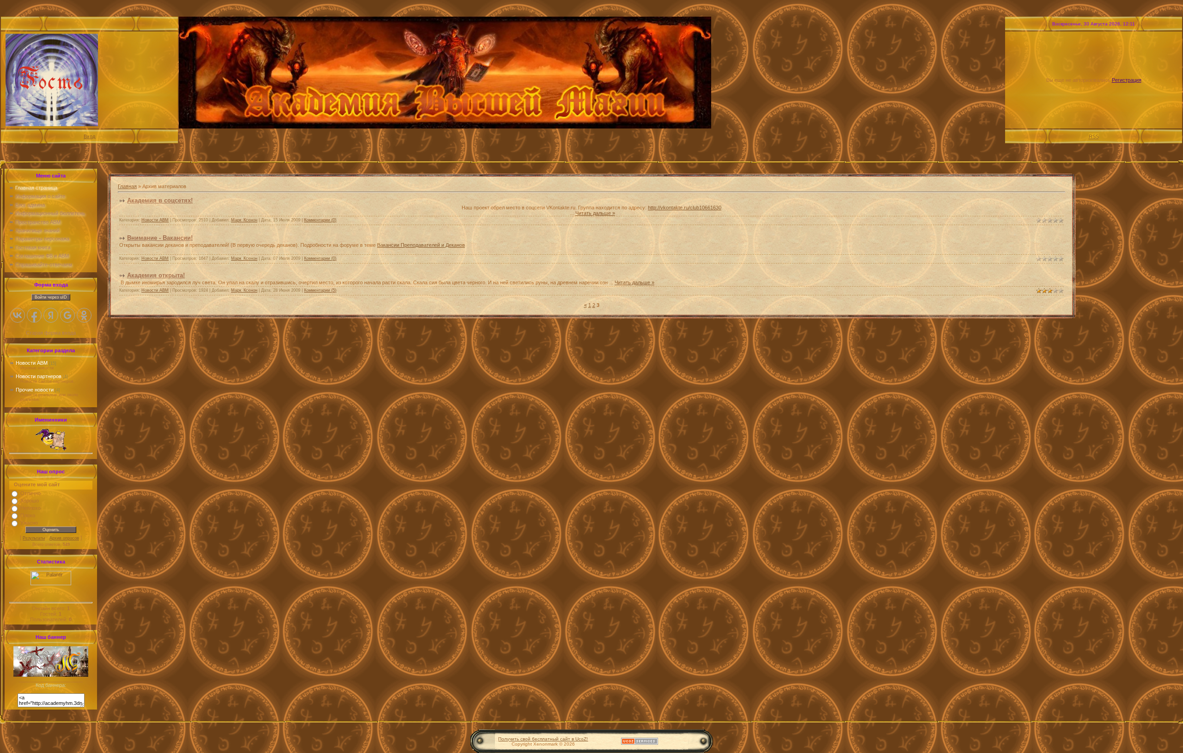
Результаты (34, 538)
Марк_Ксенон (244, 220)
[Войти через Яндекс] (50, 315)
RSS (1094, 136)
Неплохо (30, 508)
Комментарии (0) (320, 220)
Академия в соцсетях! (160, 200)
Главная (127, 186)
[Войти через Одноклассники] (84, 315)
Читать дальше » (595, 213)
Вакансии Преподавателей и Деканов (421, 245)
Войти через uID (51, 297)
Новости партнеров (38, 376)
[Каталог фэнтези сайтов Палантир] (50, 583)
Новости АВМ (32, 363)
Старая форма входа (51, 333)
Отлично (30, 493)
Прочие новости (35, 389)
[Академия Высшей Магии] (50, 675)
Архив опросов (64, 538)
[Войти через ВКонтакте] (17, 315)
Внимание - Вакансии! (160, 237)
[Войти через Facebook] (34, 315)
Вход (89, 136)
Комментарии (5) (320, 290)
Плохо (27, 515)
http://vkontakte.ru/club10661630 (684, 207)
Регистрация (1126, 80)
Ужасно (29, 523)
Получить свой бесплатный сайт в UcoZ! (543, 738)
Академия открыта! (156, 275)
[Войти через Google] (67, 315)
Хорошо (29, 500)
